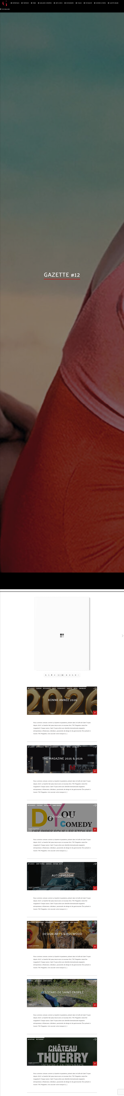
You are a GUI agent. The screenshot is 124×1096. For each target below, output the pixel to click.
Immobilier (82, 688)
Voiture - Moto (57, 864)
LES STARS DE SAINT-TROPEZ (62, 992)
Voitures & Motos (101, 3)
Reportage (47, 805)
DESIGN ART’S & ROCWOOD (62, 933)
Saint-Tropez (57, 805)
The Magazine (6, 9)
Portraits (26, 3)
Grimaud (57, 922)
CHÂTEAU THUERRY (62, 1050)
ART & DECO (31, 688)
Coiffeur (38, 688)
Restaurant (40, 1039)
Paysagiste (89, 3)
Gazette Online (114, 3)
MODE (34, 3)
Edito (54, 688)
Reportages (16, 3)
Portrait (40, 805)
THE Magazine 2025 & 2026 (62, 758)
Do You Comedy (62, 816)
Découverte (47, 688)
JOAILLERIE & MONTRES (46, 3)
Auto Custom (62, 875)
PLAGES (80, 3)
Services (48, 864)
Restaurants (70, 3)
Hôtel (76, 688)
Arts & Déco (59, 3)
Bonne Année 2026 (62, 699)
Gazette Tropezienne (33, 712)
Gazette (69, 688)
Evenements (61, 688)
